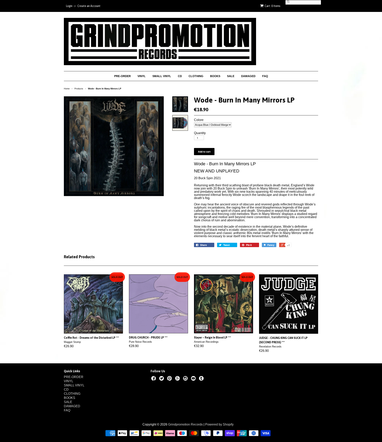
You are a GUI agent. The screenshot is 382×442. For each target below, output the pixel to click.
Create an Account (88, 6)
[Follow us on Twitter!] (162, 379)
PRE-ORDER (122, 76)
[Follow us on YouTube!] (194, 379)
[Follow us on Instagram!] (186, 379)
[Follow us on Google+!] (178, 379)
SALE (230, 76)
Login (69, 6)
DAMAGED (248, 76)
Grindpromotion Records (185, 424)
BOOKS (215, 76)
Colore (199, 120)
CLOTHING (196, 76)
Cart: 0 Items (272, 6)
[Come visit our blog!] (202, 379)
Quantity (200, 133)
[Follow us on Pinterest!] (170, 379)
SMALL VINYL (161, 76)
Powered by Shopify (219, 424)
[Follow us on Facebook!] (154, 379)
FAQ (265, 76)
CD (180, 76)
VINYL (141, 76)
